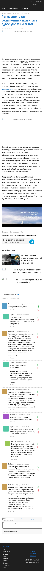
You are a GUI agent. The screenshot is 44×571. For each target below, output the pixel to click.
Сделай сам (6, 565)
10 (26, 28)
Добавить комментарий (10, 298)
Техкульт (10, 4)
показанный (7, 89)
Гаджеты (25, 9)
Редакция (33, 553)
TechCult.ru (36, 560)
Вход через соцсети (34, 519)
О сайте (32, 551)
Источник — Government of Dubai (12, 232)
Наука (4, 9)
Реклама (33, 556)
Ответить (11, 309)
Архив (5, 567)
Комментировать (10, 531)
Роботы (5, 556)
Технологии (14, 9)
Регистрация (38, 1)
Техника (5, 558)
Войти (23, 519)
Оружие (5, 563)
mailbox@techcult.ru (32, 562)
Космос (5, 561)
